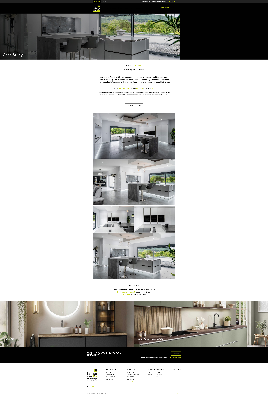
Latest (132, 8)
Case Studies (139, 8)
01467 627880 (109, 379)
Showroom (127, 8)
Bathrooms (113, 8)
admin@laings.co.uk (131, 381)
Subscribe (176, 353)
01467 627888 (130, 379)
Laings (174, 372)
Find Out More (9, 342)
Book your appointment (134, 105)
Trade (104, 1)
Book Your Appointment (166, 7)
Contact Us (158, 377)
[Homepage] (96, 8)
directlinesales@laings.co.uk (112, 381)
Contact (147, 8)
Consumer (97, 1)
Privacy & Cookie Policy (175, 357)
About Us (120, 8)
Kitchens (106, 8)
